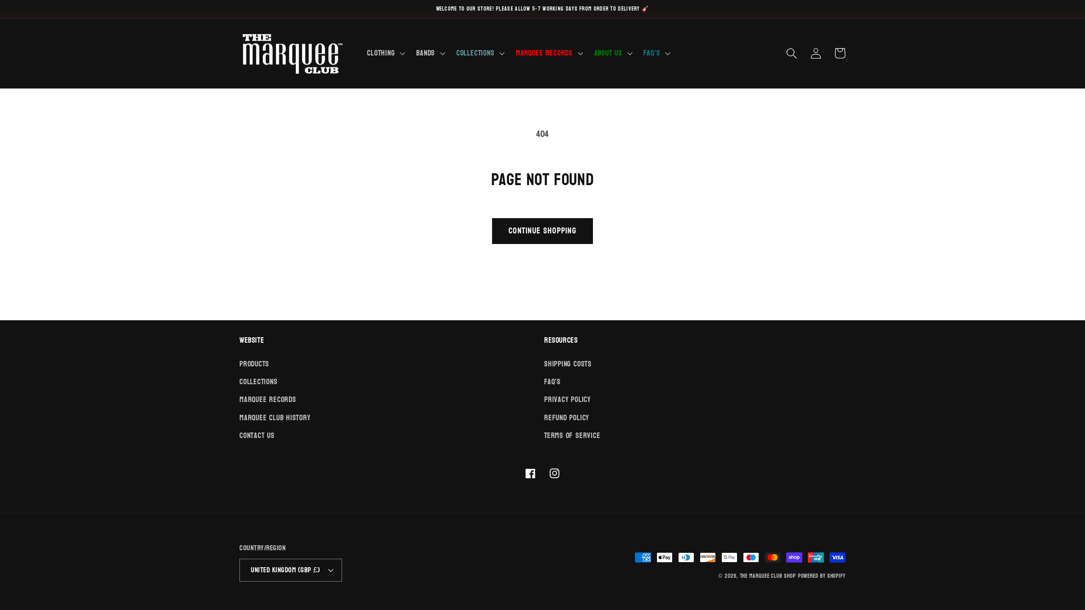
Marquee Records (267, 400)
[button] (385, 53)
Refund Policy (566, 418)
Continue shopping (542, 230)
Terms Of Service (572, 436)
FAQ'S (552, 382)
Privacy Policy (567, 400)
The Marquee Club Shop (768, 576)
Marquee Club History (275, 418)
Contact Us (257, 436)
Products (254, 364)
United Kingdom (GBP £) (285, 570)
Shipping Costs (568, 364)
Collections (258, 382)
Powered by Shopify (822, 576)
